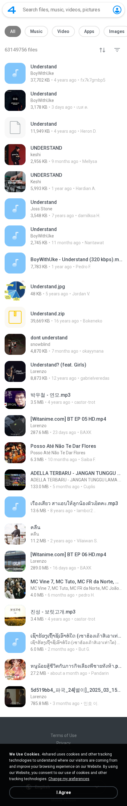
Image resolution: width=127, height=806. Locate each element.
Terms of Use (64, 735)
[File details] (63, 73)
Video (63, 31)
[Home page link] (11, 9)
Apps (89, 31)
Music (36, 31)
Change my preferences (68, 779)
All (12, 31)
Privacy (63, 743)
